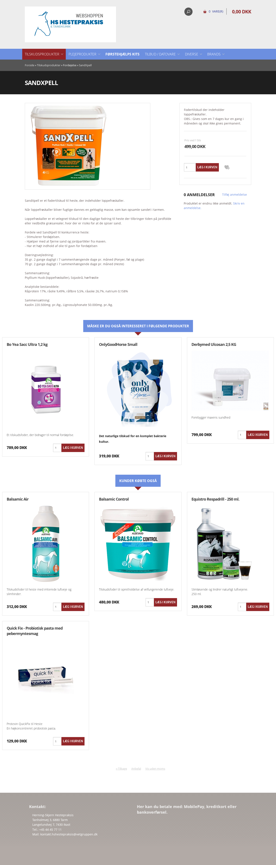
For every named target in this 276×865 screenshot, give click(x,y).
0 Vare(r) (216, 11)
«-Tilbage (121, 768)
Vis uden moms (155, 768)
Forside (29, 65)
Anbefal (136, 768)
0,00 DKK (241, 11)
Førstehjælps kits (122, 54)
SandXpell (85, 65)
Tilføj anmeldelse (234, 194)
